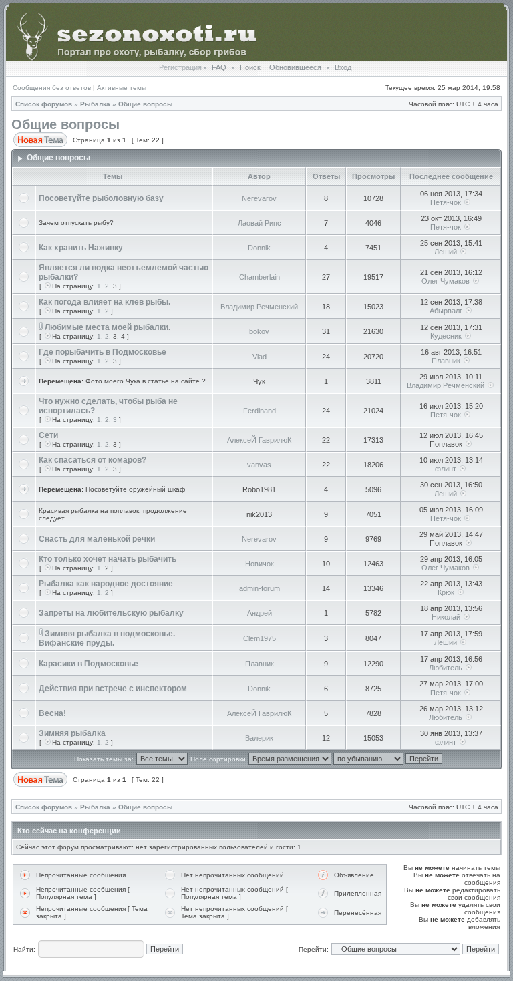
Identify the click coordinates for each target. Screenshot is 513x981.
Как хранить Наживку (81, 247)
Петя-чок (445, 202)
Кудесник (446, 336)
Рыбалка (95, 104)
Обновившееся (295, 67)
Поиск (250, 67)
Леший (445, 252)
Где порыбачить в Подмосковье (102, 352)
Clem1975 (259, 638)
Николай (446, 617)
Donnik (259, 248)
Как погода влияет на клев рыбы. (104, 302)
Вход (343, 67)
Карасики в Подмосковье (88, 663)
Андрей (259, 613)
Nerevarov (259, 198)
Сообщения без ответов (52, 87)
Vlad (259, 357)
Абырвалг (446, 311)
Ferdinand (259, 411)
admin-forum (259, 588)
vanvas (259, 465)
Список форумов (43, 104)
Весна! (52, 713)
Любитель (445, 668)
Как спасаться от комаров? (92, 460)
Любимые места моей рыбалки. (107, 327)
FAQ (219, 67)
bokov (259, 331)
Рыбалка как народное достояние (106, 583)
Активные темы (121, 87)
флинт (445, 469)
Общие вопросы (145, 104)
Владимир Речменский (259, 307)
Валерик (259, 738)
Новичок (259, 564)
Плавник (446, 361)
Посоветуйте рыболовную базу (101, 198)
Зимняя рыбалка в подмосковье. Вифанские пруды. (107, 638)
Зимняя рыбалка (72, 733)
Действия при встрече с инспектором (113, 688)
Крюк (446, 592)
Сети (48, 435)
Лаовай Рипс (259, 223)
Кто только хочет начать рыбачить (107, 559)
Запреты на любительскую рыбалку (111, 613)
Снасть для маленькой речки (97, 539)
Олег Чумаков (445, 281)
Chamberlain (259, 277)
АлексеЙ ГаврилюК (259, 440)
